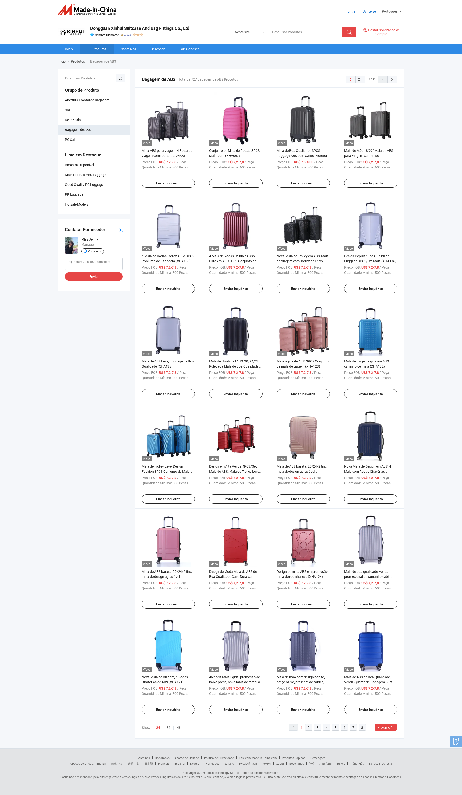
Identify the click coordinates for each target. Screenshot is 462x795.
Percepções (317, 758)
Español (179, 763)
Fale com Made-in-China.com (258, 758)
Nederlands (296, 763)
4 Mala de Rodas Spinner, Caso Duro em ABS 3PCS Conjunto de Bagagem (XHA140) (232, 261)
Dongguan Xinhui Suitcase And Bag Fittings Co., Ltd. (140, 28)
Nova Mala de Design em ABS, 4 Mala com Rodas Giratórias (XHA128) (367, 471)
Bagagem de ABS (78, 129)
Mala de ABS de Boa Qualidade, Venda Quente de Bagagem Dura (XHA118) (368, 682)
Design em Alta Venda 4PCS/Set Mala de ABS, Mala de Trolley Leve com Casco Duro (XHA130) (234, 471)
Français (163, 763)
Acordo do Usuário (187, 758)
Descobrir (158, 49)
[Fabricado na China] (89, 9)
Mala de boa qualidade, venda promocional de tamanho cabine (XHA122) (368, 576)
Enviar (94, 276)
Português (212, 763)
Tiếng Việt (357, 763)
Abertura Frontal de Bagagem (87, 100)
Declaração (162, 758)
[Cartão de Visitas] (121, 229)
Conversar (94, 251)
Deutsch (195, 763)
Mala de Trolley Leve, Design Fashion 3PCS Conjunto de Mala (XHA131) (166, 471)
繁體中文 (133, 763)
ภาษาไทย (325, 763)
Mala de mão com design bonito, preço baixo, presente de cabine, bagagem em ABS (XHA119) (301, 682)
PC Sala (71, 139)
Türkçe (341, 763)
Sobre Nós (128, 49)
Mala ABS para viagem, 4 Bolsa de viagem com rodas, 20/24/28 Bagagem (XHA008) (167, 155)
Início (69, 49)
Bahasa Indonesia (380, 763)
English (101, 763)
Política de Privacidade (219, 758)
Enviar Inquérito (168, 183)
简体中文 (117, 763)
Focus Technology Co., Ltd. (223, 773)
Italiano (229, 763)
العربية (280, 763)
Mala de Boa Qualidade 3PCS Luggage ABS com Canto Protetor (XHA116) (302, 155)
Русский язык (248, 763)
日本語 (148, 763)
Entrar (352, 11)
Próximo (384, 727)
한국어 (266, 763)
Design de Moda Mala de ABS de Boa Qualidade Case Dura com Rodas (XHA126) (233, 576)
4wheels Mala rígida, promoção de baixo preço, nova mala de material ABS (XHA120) (235, 682)
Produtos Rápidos (293, 758)
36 (168, 727)
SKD (68, 110)
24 (158, 728)
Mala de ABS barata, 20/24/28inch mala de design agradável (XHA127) (167, 576)
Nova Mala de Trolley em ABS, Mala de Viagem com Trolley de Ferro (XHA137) (303, 261)
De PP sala (73, 119)
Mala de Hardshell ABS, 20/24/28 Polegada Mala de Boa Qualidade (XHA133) (234, 366)
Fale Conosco (189, 49)
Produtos (99, 49)
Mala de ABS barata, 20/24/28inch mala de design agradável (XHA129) (302, 471)
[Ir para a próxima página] (392, 79)
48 (179, 727)
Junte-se (369, 11)
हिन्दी (311, 763)
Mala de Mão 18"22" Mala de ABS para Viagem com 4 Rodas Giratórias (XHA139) (368, 155)
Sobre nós (143, 758)
